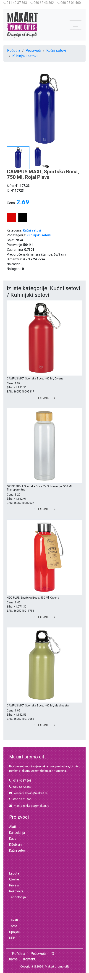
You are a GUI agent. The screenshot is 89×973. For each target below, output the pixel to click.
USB (12, 938)
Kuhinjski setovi (24, 56)
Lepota (14, 873)
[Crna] (22, 220)
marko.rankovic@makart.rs (31, 805)
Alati (12, 827)
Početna (13, 50)
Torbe (13, 926)
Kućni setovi (56, 50)
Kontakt (29, 959)
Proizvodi (33, 50)
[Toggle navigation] (75, 25)
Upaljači (14, 932)
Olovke (14, 879)
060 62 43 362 (44, 3)
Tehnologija (17, 897)
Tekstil (13, 920)
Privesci (14, 885)
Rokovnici (16, 891)
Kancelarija (17, 832)
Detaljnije (43, 398)
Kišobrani (15, 844)
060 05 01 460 (70, 3)
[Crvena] (11, 220)
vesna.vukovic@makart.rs (30, 793)
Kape (12, 838)
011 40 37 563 (17, 3)
